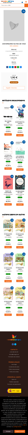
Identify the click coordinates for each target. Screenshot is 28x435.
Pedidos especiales (14, 381)
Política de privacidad (14, 369)
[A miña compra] (23, 2)
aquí (24, 425)
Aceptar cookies (20, 431)
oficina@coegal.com (14, 354)
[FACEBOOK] (13, 344)
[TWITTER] (15, 344)
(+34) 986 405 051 (14, 352)
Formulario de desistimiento (14, 384)
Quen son (14, 379)
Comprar (8, 134)
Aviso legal (14, 364)
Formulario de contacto (14, 356)
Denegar (8, 431)
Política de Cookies (14, 371)
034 (14, 59)
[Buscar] (26, 5)
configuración (17, 426)
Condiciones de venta (14, 366)
